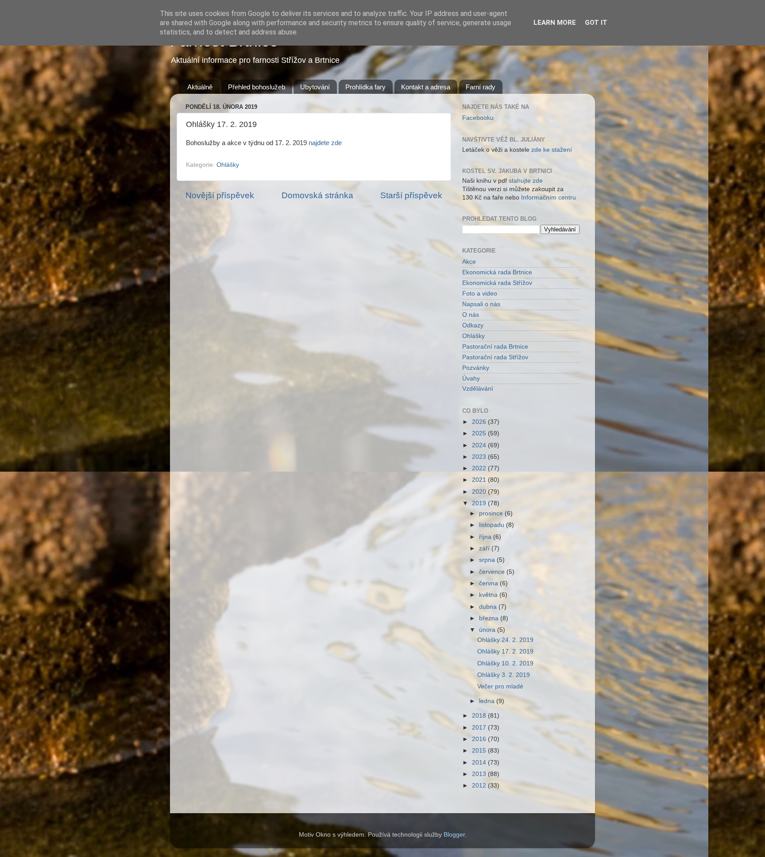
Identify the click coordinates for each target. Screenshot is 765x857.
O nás (470, 314)
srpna (488, 560)
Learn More (554, 23)
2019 (480, 503)
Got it (596, 23)
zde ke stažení (551, 149)
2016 (480, 739)
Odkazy (472, 325)
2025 (480, 433)
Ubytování (315, 87)
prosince (492, 513)
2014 (480, 762)
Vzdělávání (477, 388)
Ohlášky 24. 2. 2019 (505, 640)
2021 (480, 480)
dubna (488, 606)
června (489, 583)
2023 (480, 456)
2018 (480, 715)
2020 (480, 491)
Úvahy (471, 378)
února (488, 629)
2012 (480, 785)
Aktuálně (199, 87)
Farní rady (480, 87)
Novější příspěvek (219, 195)
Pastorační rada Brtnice (495, 346)
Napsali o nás (481, 304)
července (492, 572)
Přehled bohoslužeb (256, 87)
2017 (480, 727)
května (489, 595)
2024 (480, 445)
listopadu (492, 525)
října (486, 537)
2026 (480, 422)
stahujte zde (526, 180)
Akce (469, 261)
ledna (487, 701)
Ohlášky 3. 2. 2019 (503, 675)
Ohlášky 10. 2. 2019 (505, 663)
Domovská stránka (317, 195)
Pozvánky (475, 368)
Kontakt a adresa (425, 87)
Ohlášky (227, 164)
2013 (480, 774)
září (485, 548)
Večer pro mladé (500, 686)
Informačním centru (548, 197)
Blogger (454, 834)
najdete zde (325, 142)
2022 (480, 468)
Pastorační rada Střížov (495, 357)
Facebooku (478, 118)
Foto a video (479, 293)
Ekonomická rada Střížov (497, 283)
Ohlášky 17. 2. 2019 (505, 651)
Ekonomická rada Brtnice (497, 272)
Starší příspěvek (411, 195)
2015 (480, 750)
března (489, 618)
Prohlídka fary (365, 87)
